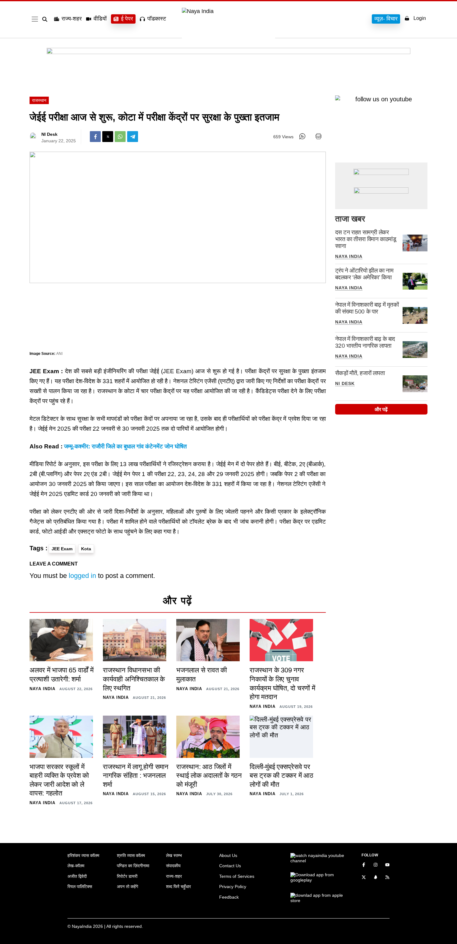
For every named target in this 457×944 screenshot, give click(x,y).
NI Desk (49, 134)
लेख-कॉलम (75, 865)
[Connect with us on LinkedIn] (375, 877)
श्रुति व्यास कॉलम (131, 855)
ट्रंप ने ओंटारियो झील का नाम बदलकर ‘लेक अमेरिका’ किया (364, 274)
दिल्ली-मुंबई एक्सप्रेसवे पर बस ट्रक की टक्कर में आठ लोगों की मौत (281, 775)
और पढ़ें (381, 409)
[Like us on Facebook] (364, 865)
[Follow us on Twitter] (364, 877)
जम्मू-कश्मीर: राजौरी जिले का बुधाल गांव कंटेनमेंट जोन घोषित (125, 446)
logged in (82, 576)
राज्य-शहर (72, 19)
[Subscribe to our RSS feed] (387, 877)
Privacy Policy (232, 886)
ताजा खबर (350, 218)
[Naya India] (228, 11)
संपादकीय (173, 865)
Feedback (229, 897)
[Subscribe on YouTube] (387, 865)
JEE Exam (62, 548)
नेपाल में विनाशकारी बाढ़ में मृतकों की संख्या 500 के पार (367, 308)
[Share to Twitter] (107, 136)
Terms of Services (236, 876)
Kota (86, 548)
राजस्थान (39, 100)
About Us (228, 855)
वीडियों (100, 19)
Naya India (348, 256)
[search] (46, 19)
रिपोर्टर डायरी (127, 876)
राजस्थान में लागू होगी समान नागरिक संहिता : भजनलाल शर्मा (135, 775)
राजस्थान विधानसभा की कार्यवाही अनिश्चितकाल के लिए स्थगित (134, 679)
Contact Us (230, 865)
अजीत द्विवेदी (77, 876)
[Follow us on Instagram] (375, 865)
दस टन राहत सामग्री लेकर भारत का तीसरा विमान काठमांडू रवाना (365, 239)
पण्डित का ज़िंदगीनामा (133, 865)
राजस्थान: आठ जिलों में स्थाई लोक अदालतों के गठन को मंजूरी (209, 775)
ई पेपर (127, 19)
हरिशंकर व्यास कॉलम (83, 855)
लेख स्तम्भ (174, 855)
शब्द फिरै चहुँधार (178, 886)
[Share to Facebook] (95, 136)
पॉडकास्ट (156, 19)
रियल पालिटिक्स (79, 886)
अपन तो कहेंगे (127, 886)
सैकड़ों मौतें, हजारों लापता (360, 373)
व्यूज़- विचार (386, 19)
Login (419, 18)
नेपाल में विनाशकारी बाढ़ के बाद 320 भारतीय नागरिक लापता (365, 342)
